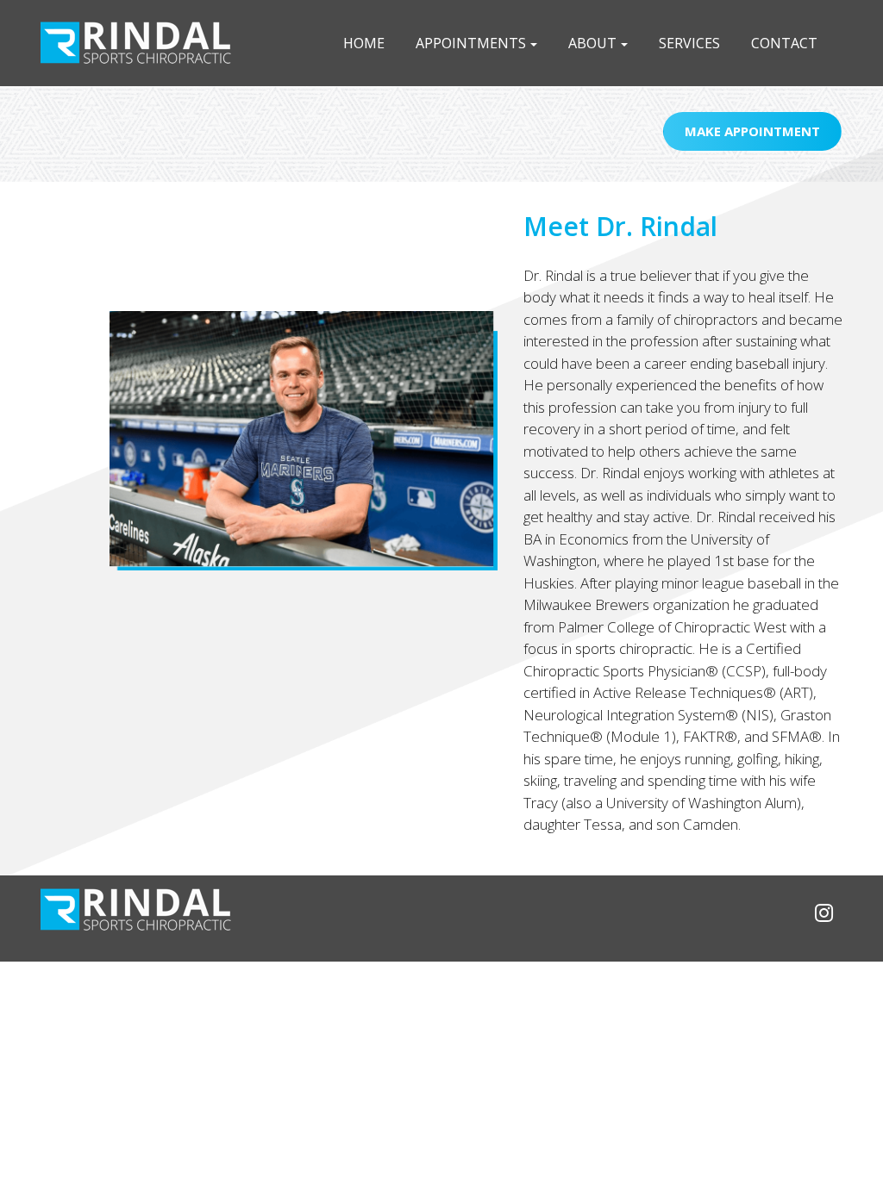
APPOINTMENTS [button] (471, 43)
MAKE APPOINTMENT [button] (752, 131)
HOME (364, 43)
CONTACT (784, 43)
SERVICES (689, 43)
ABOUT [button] (592, 43)
